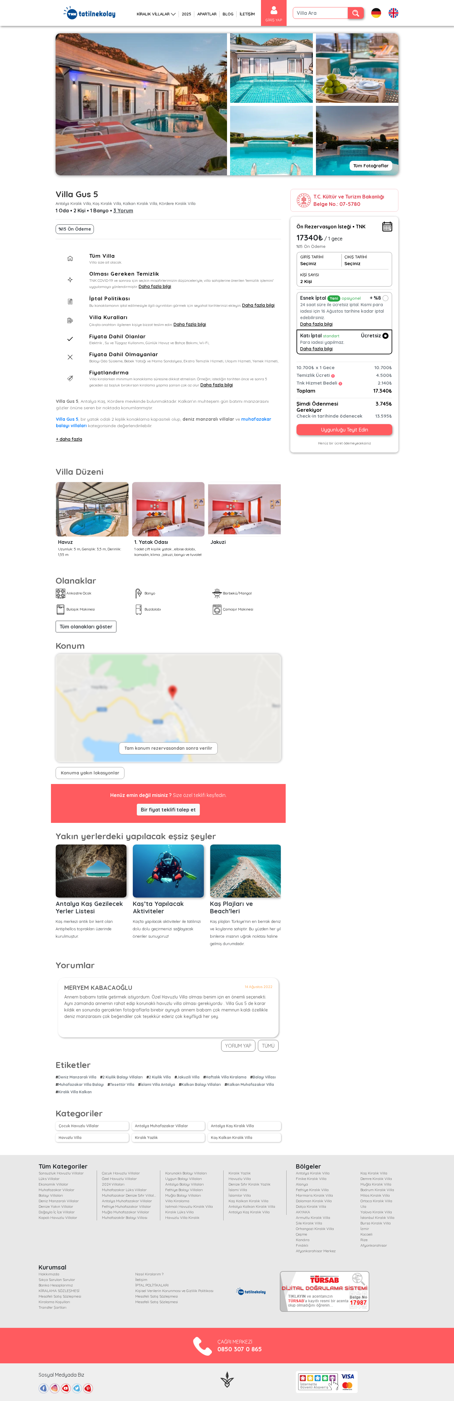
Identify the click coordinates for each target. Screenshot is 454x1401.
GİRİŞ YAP (274, 20)
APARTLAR (206, 13)
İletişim (141, 1279)
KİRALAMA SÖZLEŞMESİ (59, 1290)
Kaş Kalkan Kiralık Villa (231, 1137)
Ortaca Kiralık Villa (376, 1201)
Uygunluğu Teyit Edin (344, 430)
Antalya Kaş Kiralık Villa (232, 1126)
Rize (364, 1239)
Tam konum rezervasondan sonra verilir (168, 748)
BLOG (228, 13)
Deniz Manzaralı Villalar (59, 1201)
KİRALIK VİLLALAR (153, 13)
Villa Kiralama (177, 1201)
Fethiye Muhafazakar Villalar (126, 1206)
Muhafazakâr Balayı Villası (124, 1217)
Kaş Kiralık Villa (373, 1173)
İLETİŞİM (247, 13)
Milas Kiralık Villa (375, 1195)
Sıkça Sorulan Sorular (57, 1279)
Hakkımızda (49, 1274)
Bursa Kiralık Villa (375, 1223)
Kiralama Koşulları (54, 1301)
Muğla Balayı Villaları (183, 1195)
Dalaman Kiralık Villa (314, 1201)
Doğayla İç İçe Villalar (57, 1212)
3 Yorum (123, 210)
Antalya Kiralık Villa (313, 1173)
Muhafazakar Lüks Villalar (124, 1189)
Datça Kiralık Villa (311, 1206)
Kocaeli (366, 1234)
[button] (86, 626)
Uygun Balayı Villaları (183, 1178)
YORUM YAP (238, 1046)
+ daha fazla (69, 439)
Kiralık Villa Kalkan (75, 1092)
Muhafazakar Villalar (56, 1189)
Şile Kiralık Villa (309, 1223)
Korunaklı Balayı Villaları (186, 1173)
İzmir (364, 1228)
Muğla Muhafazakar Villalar (125, 1212)
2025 (186, 13)
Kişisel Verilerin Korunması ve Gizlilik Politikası (174, 1290)
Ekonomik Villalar (53, 1184)
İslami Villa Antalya (158, 1084)
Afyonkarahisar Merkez (316, 1251)
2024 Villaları (113, 1184)
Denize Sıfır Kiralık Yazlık (250, 1184)
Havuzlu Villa (70, 1137)
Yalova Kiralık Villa (376, 1212)
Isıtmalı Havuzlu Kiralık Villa (189, 1206)
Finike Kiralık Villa (311, 1178)
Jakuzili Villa (188, 1077)
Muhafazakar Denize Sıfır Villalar (130, 1195)
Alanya (302, 1184)
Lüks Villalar (49, 1178)
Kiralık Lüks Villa (179, 1212)
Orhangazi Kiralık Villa (315, 1228)
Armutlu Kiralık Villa (313, 1217)
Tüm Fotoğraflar (371, 166)
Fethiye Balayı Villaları (184, 1189)
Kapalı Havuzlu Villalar (58, 1217)
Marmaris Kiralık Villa (314, 1195)
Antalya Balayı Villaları (184, 1184)
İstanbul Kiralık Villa (377, 1217)
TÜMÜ (268, 1046)
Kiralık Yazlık (146, 1137)
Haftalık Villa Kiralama (226, 1077)
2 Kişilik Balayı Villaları (123, 1077)
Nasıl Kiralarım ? (149, 1274)
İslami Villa (238, 1189)
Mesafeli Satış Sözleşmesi (60, 1296)
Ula (363, 1206)
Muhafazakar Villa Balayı (81, 1084)
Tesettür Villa (122, 1084)
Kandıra (302, 1239)
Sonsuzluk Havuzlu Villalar (61, 1173)
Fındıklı (302, 1245)
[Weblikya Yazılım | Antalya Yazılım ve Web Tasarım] (227, 1379)
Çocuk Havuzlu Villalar (79, 1126)
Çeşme (301, 1234)
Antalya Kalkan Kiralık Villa (252, 1206)
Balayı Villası (264, 1077)
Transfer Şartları (52, 1307)
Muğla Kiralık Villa (375, 1184)
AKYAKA (303, 1212)
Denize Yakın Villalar (56, 1206)
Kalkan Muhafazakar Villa (250, 1084)
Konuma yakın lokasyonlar (90, 773)
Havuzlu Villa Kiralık (182, 1217)
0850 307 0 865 (239, 1349)
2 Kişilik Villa (160, 1077)
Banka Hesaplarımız (56, 1285)
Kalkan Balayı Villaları (201, 1084)
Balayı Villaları (51, 1195)
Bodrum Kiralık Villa (377, 1189)
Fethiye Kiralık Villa (312, 1189)
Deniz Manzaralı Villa (77, 1077)
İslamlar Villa (240, 1195)
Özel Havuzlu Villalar (119, 1178)
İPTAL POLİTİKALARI (152, 1285)
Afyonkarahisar (373, 1245)
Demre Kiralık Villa (376, 1178)
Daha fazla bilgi (155, 286)
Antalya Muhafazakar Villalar (161, 1126)
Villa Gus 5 (67, 419)
